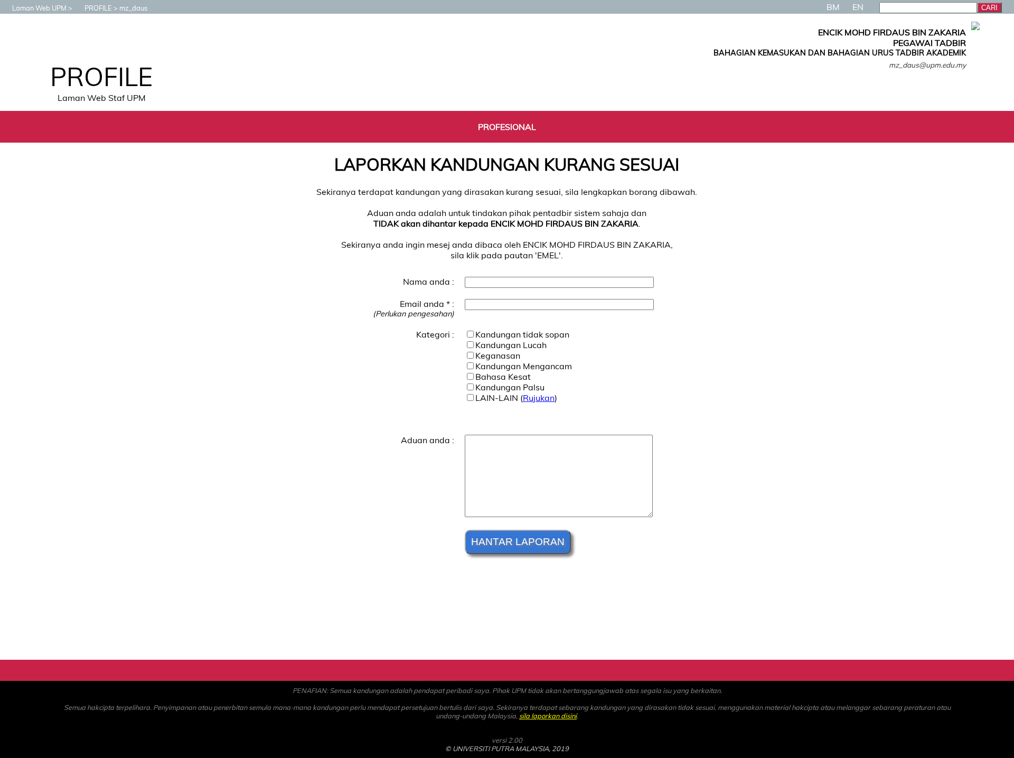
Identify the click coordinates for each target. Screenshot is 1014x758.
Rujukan (539, 397)
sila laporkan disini (548, 716)
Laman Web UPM (39, 8)
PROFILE (98, 8)
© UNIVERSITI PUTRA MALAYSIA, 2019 (507, 748)
